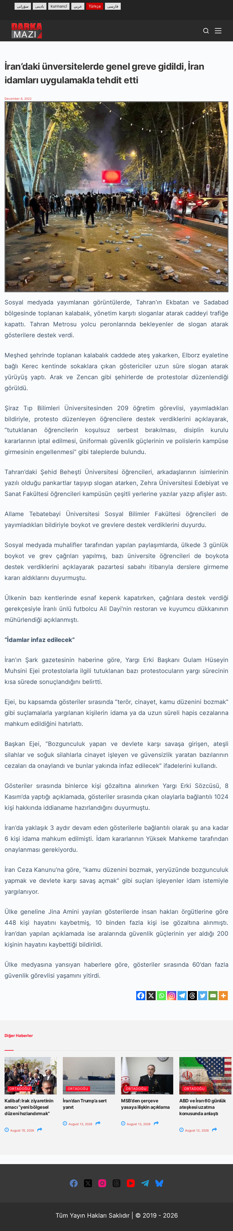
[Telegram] (182, 995)
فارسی (112, 6)
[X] (151, 995)
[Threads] (192, 995)
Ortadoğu (19, 1089)
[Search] (206, 30)
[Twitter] (202, 995)
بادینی (39, 6)
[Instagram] (171, 995)
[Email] (213, 995)
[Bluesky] (159, 1183)
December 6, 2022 (18, 98)
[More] (223, 995)
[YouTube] (131, 1183)
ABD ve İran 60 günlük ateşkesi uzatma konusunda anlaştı (202, 1107)
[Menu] (218, 30)
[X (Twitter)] (88, 1183)
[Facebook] (140, 995)
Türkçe (95, 6)
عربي (78, 6)
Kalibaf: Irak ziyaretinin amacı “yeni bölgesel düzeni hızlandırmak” (29, 1107)
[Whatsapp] (161, 995)
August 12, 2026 (196, 1130)
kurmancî (59, 6)
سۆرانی (23, 6)
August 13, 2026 (80, 1124)
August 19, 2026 (21, 1130)
